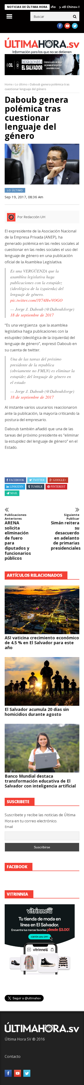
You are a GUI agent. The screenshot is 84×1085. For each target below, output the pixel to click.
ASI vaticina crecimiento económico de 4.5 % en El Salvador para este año (42, 642)
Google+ (59, 480)
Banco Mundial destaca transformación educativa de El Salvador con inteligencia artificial (40, 781)
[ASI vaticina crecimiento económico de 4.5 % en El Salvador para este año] (42, 609)
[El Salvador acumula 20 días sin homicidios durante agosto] (42, 681)
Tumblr (36, 486)
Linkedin (16, 486)
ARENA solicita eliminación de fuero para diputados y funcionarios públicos (18, 537)
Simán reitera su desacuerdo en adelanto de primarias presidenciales (65, 532)
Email (9, 826)
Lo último (21, 84)
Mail (14, 493)
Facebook (16, 480)
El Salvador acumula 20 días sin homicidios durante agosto (37, 711)
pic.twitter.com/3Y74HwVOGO (36, 300)
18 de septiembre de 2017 (32, 315)
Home (9, 84)
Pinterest (58, 486)
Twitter (39, 480)
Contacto (13, 1056)
